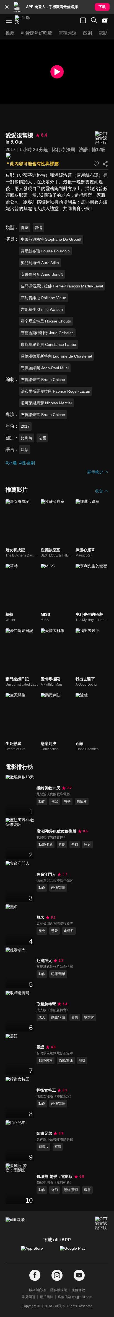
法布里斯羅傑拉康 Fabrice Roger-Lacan (55, 391)
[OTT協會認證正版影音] (101, 138)
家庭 (87, 844)
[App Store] (37, 1251)
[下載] (83, 20)
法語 (83, 149)
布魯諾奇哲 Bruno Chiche (43, 379)
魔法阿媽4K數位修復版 (56, 831)
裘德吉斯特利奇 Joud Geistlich (47, 333)
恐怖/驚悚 (58, 888)
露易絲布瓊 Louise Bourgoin (45, 251)
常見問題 (28, 1297)
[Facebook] (34, 1275)
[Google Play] (76, 1251)
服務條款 (78, 1290)
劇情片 (82, 801)
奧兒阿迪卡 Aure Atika (40, 262)
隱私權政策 (58, 1290)
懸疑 (54, 931)
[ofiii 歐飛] (24, 20)
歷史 (41, 931)
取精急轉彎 (46, 1004)
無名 (40, 917)
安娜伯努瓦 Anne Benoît (42, 274)
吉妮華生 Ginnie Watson (42, 309)
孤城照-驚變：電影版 (55, 1176)
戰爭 (67, 801)
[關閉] (7, 7)
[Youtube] (79, 1275)
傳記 (54, 801)
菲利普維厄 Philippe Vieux (43, 298)
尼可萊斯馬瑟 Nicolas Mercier (46, 403)
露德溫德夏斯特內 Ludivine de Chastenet (56, 356)
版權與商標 (37, 1290)
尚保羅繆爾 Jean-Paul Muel (45, 368)
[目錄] (9, 20)
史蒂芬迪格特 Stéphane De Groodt (51, 239)
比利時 (58, 149)
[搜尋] (94, 20)
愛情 (38, 227)
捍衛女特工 (46, 1090)
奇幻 (74, 844)
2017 (10, 149)
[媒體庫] (105, 20)
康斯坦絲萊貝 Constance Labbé (48, 344)
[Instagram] (57, 1275)
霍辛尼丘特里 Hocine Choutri (46, 321)
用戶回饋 (46, 1297)
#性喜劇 (27, 463)
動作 (41, 801)
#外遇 (11, 463)
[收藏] (96, 164)
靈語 (40, 1047)
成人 (41, 1017)
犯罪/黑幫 (58, 974)
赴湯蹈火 (44, 960)
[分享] (105, 164)
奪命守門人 (46, 874)
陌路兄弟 (44, 1133)
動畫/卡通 (45, 844)
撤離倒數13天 (48, 788)
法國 (70, 149)
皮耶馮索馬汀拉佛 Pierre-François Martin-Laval (62, 286)
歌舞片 (89, 1017)
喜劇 (24, 227)
